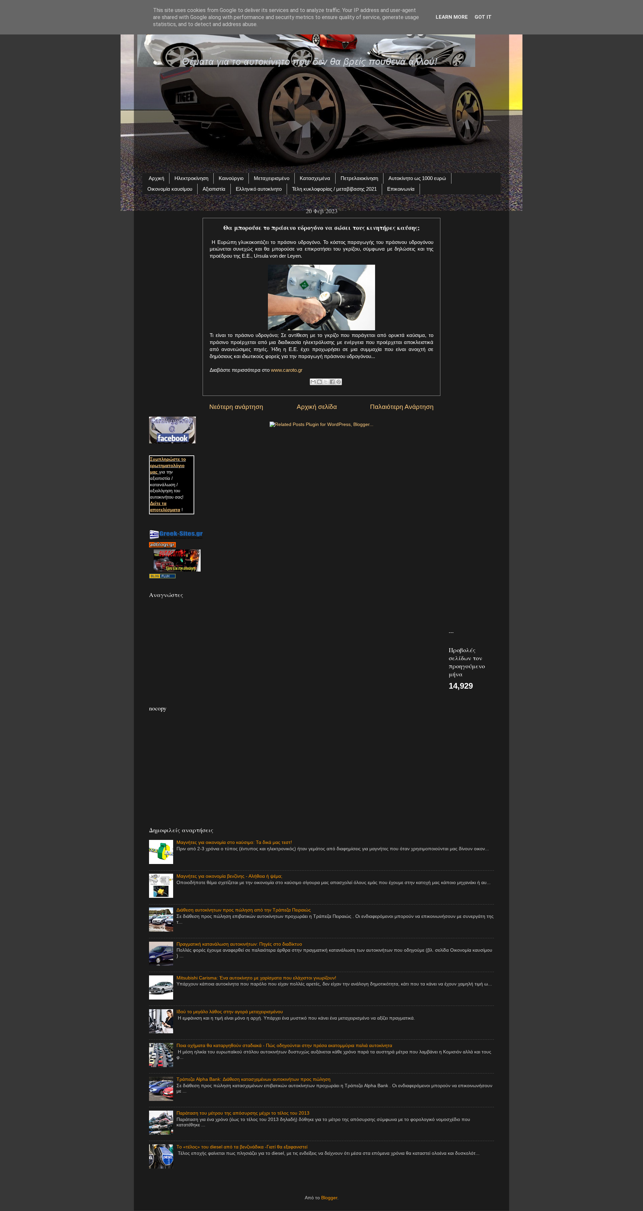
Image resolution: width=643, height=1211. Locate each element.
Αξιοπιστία (214, 189)
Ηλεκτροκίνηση (191, 178)
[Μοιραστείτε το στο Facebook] (332, 381)
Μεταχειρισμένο (271, 178)
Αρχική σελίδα (317, 406)
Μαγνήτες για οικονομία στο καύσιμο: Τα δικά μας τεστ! (234, 842)
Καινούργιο (231, 178)
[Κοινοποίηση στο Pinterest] (338, 381)
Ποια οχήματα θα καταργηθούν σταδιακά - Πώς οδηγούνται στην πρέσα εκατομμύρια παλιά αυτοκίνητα (284, 1045)
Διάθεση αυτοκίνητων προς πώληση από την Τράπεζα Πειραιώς (243, 910)
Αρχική (156, 178)
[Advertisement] (321, 116)
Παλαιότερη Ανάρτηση (402, 406)
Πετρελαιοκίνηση (359, 178)
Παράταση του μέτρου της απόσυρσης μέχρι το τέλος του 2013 (242, 1113)
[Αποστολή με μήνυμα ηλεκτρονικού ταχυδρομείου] (313, 381)
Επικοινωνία (401, 189)
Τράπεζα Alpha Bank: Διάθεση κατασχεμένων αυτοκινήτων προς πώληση (253, 1079)
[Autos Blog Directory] (162, 577)
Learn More (452, 17)
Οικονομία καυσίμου (169, 189)
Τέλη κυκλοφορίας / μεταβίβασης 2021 (334, 189)
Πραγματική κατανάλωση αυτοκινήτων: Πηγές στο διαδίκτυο (239, 944)
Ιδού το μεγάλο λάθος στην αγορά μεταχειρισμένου (229, 1011)
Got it (483, 17)
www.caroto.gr (286, 370)
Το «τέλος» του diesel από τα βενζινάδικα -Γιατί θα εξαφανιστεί (241, 1146)
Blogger (329, 1197)
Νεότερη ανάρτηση (236, 406)
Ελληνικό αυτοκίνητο (259, 189)
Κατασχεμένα (315, 178)
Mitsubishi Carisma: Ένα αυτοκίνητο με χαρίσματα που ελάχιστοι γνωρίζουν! (256, 977)
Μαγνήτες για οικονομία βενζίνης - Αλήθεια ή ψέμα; (229, 876)
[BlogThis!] (319, 381)
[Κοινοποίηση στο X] (326, 381)
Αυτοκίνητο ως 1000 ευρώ (417, 178)
